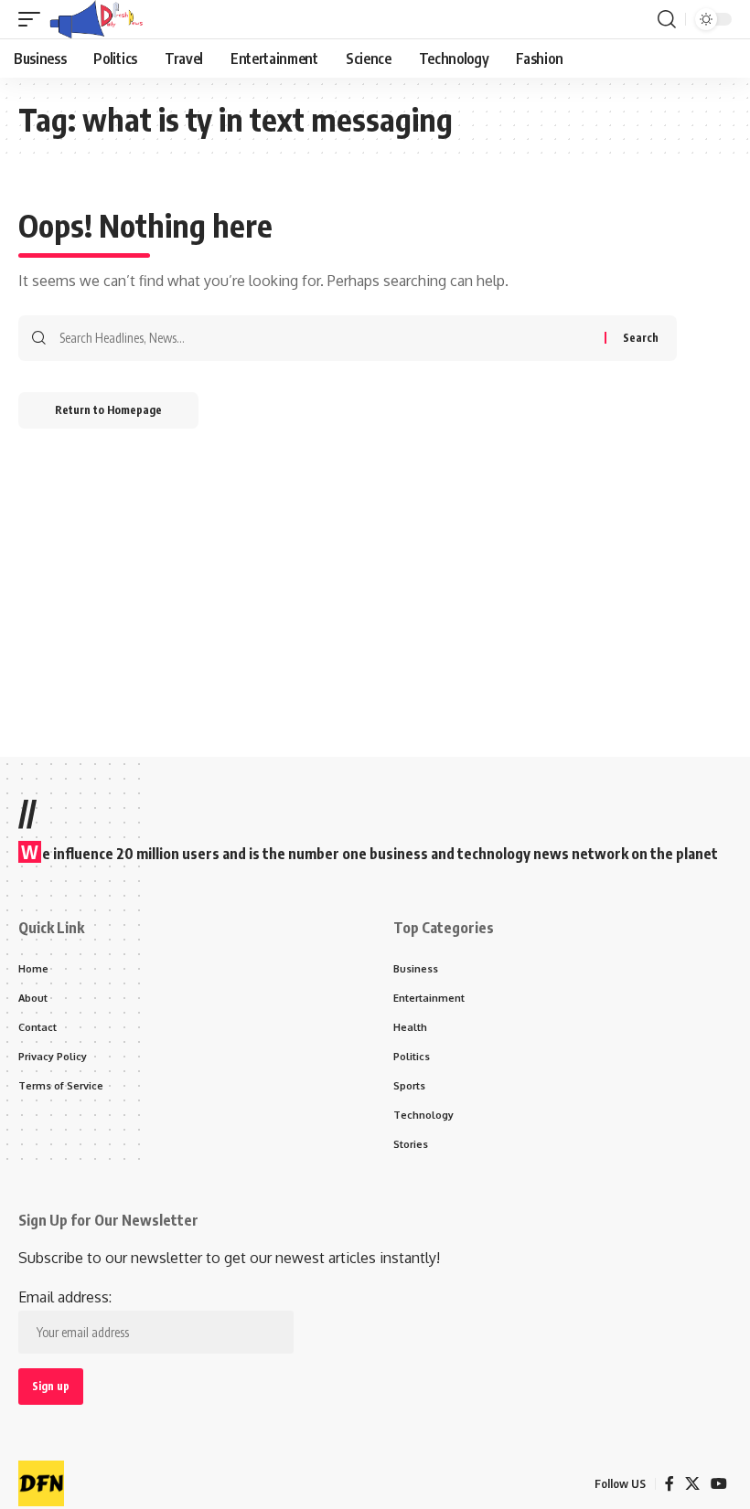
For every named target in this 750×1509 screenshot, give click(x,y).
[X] (692, 1484)
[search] (666, 19)
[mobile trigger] (33, 19)
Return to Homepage (108, 410)
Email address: (65, 1297)
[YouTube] (719, 1484)
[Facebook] (669, 1484)
